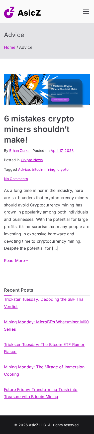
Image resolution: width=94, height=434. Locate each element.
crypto (62, 169)
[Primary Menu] (86, 11)
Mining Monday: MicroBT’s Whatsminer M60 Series (46, 325)
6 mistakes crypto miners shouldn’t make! (39, 129)
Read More (14, 260)
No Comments (16, 179)
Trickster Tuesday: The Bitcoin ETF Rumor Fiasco (44, 348)
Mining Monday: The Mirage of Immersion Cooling (44, 370)
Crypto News (32, 160)
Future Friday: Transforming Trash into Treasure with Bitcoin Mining (40, 393)
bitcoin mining (43, 169)
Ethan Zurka (19, 150)
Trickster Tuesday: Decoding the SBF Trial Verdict (44, 303)
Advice (24, 169)
